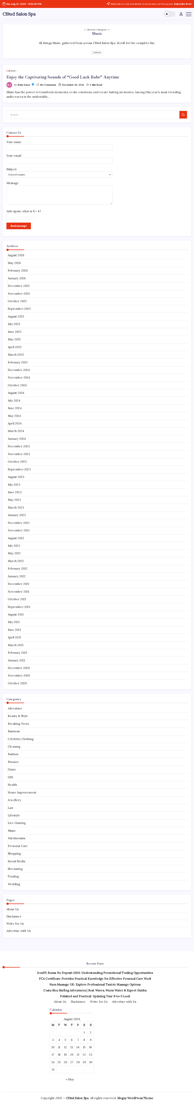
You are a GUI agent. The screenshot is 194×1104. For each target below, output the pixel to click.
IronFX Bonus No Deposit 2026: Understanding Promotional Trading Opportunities (95, 973)
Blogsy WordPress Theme (135, 1098)
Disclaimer (13, 916)
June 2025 (14, 332)
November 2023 (19, 454)
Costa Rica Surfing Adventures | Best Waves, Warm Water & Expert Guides (95, 990)
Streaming (15, 869)
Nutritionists (16, 838)
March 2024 (16, 431)
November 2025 (19, 293)
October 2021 (17, 599)
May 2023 (14, 500)
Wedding (14, 884)
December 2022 (19, 523)
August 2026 (16, 255)
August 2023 (16, 477)
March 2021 (15, 645)
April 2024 (15, 423)
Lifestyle (14, 815)
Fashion (13, 754)
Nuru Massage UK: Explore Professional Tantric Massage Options (95, 984)
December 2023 (19, 446)
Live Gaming (17, 823)
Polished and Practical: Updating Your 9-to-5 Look (95, 996)
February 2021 (17, 652)
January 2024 (17, 439)
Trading (13, 876)
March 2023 (16, 507)
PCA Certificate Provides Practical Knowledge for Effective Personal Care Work (95, 978)
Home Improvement (22, 792)
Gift (10, 777)
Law (11, 808)
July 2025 (14, 324)
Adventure (15, 708)
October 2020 (17, 683)
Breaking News (18, 723)
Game (12, 769)
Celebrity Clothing (21, 739)
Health (12, 785)
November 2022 (19, 530)
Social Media (16, 861)
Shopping (14, 853)
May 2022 (14, 553)
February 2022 (18, 568)
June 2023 (15, 492)
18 (59, 1054)
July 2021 (14, 622)
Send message (19, 225)
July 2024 (14, 400)
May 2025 (14, 339)
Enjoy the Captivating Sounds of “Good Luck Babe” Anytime (62, 77)
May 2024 (14, 416)
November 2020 (19, 675)
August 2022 (16, 538)
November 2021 (18, 591)
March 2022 (16, 561)
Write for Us (15, 923)
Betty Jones (24, 84)
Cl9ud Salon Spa (19, 14)
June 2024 (15, 408)
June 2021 (14, 630)
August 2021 (15, 614)
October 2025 (17, 301)
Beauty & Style (18, 716)
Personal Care (18, 846)
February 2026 (18, 270)
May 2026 (14, 263)
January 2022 (17, 576)
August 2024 (16, 393)
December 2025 (19, 286)
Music (12, 830)
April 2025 (14, 347)
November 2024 (19, 377)
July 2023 (14, 484)
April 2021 (14, 637)
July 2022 (14, 545)
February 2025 (18, 362)
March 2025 (16, 354)
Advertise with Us (18, 931)
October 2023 (17, 461)
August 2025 (16, 316)
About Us (12, 909)
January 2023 (17, 515)
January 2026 (17, 278)
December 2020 (19, 668)
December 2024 (19, 370)
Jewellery (14, 800)
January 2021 (16, 660)
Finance (13, 762)
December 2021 (18, 584)
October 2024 (17, 385)
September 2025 (19, 308)
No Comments (48, 84)
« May (70, 1079)
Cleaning (14, 746)
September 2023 (19, 469)
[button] (169, 14)
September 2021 (19, 607)
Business (14, 731)
